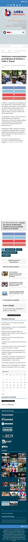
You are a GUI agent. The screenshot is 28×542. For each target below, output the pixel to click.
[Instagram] (14, 5)
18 (7, 385)
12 (10, 382)
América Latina (10, 249)
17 (3, 385)
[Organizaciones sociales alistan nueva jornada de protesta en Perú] (5, 285)
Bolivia (19, 249)
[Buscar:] (14, 46)
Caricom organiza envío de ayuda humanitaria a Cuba (16, 292)
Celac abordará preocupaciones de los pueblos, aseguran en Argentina (15, 274)
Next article (14, 262)
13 (14, 382)
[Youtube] (17, 5)
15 (21, 382)
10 (3, 382)
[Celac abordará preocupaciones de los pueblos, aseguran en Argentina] (5, 275)
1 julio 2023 (6, 65)
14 (17, 382)
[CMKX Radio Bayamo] (14, 13)
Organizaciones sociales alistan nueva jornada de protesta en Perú (16, 284)
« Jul (3, 394)
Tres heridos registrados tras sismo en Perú (13, 362)
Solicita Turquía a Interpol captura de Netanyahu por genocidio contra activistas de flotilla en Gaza (14, 333)
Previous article (14, 260)
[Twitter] (11, 5)
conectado (18, 308)
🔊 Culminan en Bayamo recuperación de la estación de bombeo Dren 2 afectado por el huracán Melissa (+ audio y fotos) (13, 358)
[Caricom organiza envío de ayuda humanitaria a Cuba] (5, 294)
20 (14, 385)
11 (7, 382)
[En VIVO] (20, 5)
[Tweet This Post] (14, 91)
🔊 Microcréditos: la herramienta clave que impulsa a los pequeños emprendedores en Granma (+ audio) (13, 352)
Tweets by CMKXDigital (8, 404)
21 (17, 385)
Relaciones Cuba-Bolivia (9, 252)
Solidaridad (6, 255)
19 (10, 385)
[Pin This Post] (14, 94)
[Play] (5, 32)
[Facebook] (8, 5)
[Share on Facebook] (14, 87)
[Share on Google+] (14, 98)
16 (24, 382)
